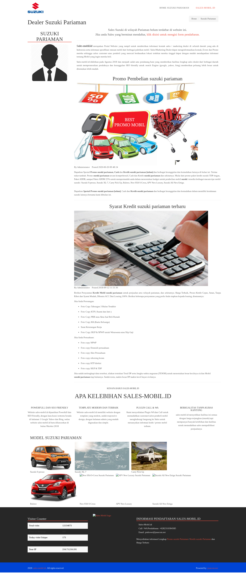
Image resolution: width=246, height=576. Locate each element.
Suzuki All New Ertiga (162, 504)
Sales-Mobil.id (205, 8)
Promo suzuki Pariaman (177, 539)
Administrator (83, 167)
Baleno (33, 504)
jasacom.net (212, 568)
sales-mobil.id (39, 568)
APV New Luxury (124, 504)
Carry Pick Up (137, 472)
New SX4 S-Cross (87, 504)
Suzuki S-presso (37, 472)
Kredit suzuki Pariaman (200, 539)
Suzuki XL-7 (80, 472)
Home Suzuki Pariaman (174, 8)
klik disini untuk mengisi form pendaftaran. (173, 34)
